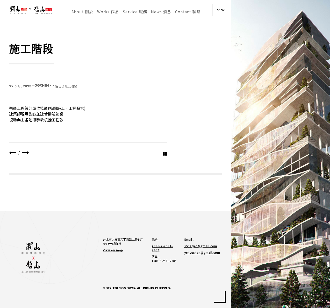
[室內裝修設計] (25, 152)
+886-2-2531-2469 (162, 248)
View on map (113, 250)
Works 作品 (108, 11)
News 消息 (161, 11)
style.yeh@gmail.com (200, 246)
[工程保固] (12, 152)
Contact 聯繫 (188, 11)
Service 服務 (135, 11)
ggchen (42, 85)
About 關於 (82, 11)
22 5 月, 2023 (20, 86)
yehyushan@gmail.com (202, 252)
